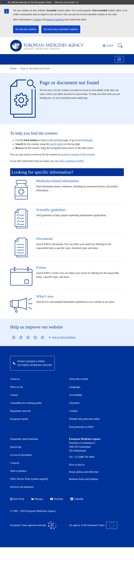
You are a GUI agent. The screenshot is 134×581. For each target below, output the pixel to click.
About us (15, 379)
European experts (19, 418)
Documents (44, 239)
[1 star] (13, 337)
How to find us (76, 464)
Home (13, 68)
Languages (74, 387)
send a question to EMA (71, 161)
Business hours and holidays (83, 479)
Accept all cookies (25, 29)
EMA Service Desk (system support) (29, 478)
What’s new (45, 296)
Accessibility (75, 395)
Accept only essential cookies (61, 29)
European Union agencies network (28, 525)
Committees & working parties (26, 403)
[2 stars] (17, 337)
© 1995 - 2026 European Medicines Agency (33, 511)
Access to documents (21, 455)
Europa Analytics (55, 19)
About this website (78, 379)
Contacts (14, 463)
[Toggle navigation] (119, 59)
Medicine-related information (57, 181)
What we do (16, 387)
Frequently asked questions (24, 439)
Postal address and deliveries (83, 471)
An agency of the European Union (87, 525)
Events (41, 267)
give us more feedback (63, 337)
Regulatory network (20, 411)
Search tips (15, 447)
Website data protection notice (84, 418)
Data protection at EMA (81, 426)
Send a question (18, 470)
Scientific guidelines (51, 210)
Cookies (37, 19)
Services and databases (22, 486)
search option (57, 144)
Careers (14, 395)
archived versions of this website (77, 154)
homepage (87, 140)
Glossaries (74, 403)
